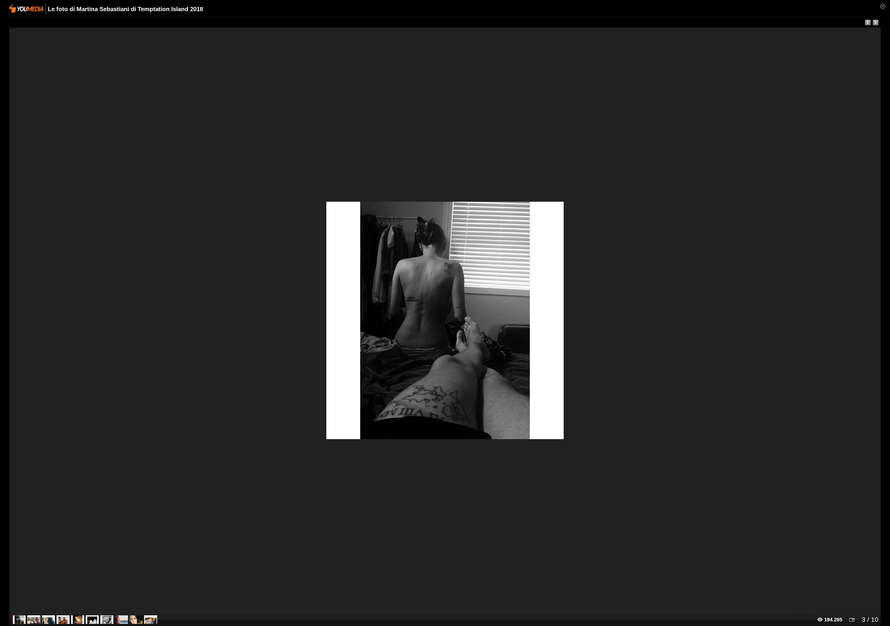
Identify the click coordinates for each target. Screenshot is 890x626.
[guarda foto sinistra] (96, 320)
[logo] (26, 9)
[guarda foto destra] (532, 320)
